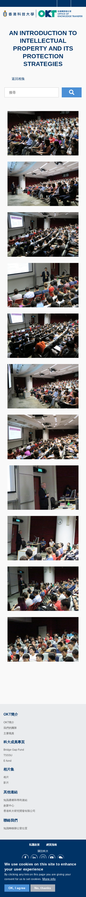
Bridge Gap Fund (14, 749)
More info (49, 879)
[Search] (79, 3)
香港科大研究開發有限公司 (19, 810)
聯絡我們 (11, 820)
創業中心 (9, 805)
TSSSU (8, 755)
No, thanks (42, 888)
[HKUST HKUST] (18, 13)
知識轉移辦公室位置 (15, 828)
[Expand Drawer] (64, 3)
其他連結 (11, 792)
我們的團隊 (10, 727)
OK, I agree (16, 888)
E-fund (7, 760)
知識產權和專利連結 (15, 800)
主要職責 (9, 733)
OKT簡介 (9, 722)
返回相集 (18, 79)
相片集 (9, 769)
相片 (6, 777)
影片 (6, 782)
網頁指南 (51, 844)
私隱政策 (34, 844)
